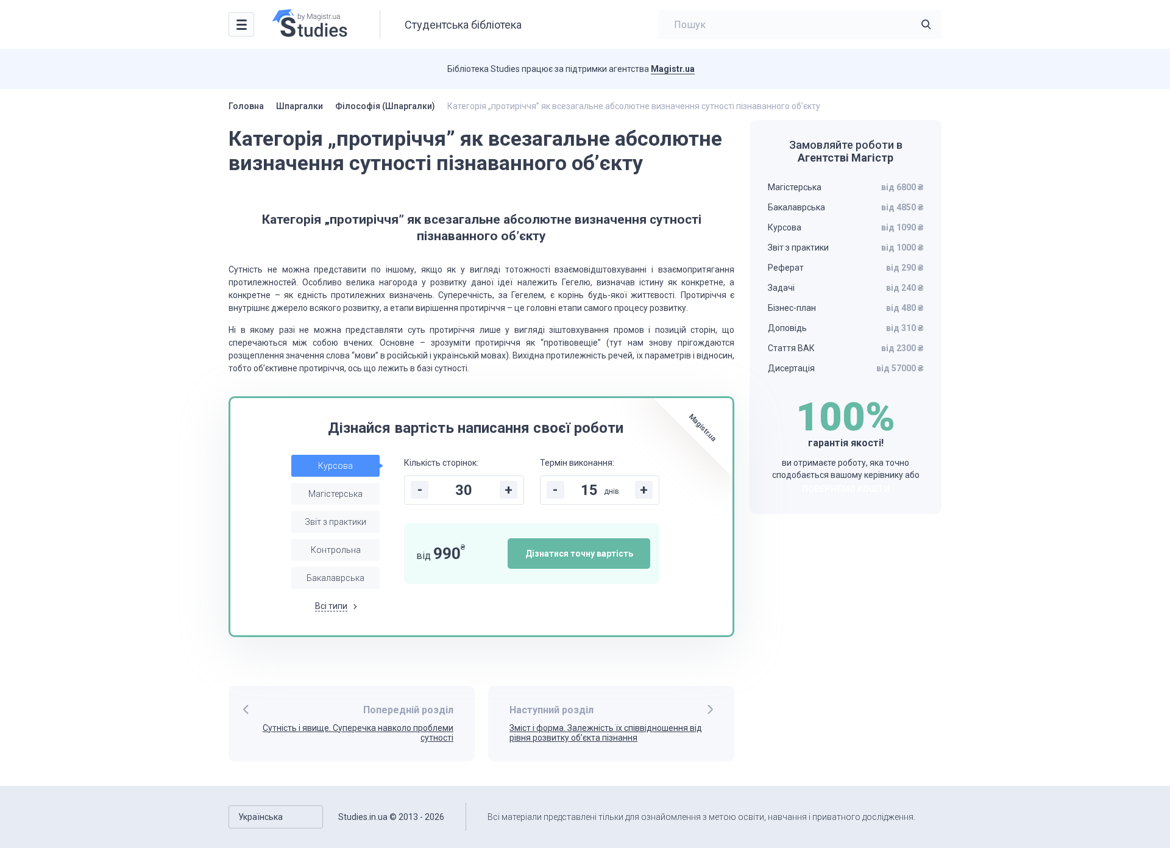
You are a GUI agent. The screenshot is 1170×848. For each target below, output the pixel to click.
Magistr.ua (673, 69)
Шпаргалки (299, 106)
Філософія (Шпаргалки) (385, 106)
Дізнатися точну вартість (579, 553)
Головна (246, 106)
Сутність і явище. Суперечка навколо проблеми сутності (358, 733)
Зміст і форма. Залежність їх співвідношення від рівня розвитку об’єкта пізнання (605, 733)
